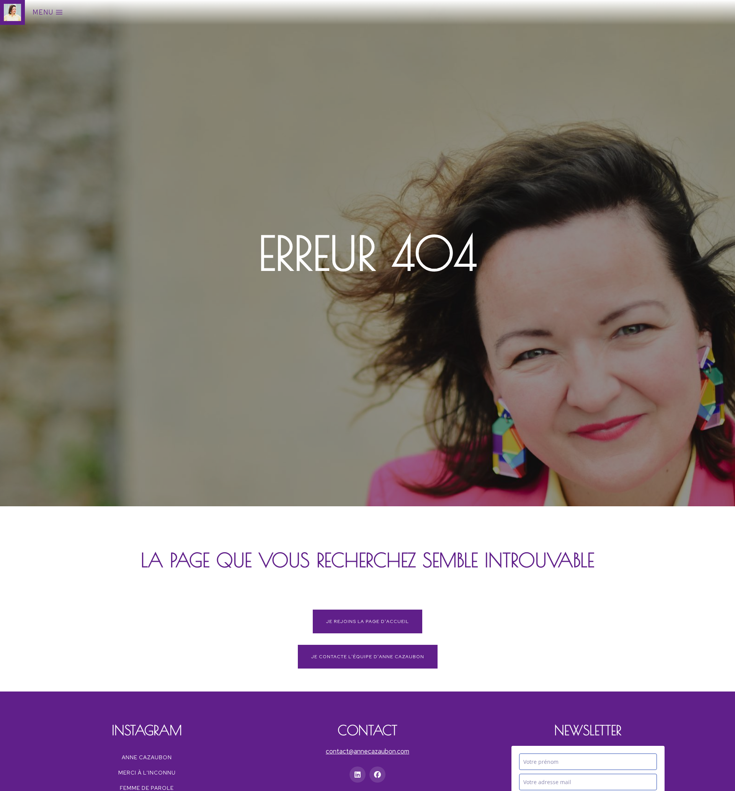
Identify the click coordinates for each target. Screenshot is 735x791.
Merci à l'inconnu (147, 772)
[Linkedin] (358, 775)
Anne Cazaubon (147, 757)
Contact (367, 730)
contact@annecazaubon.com (367, 751)
